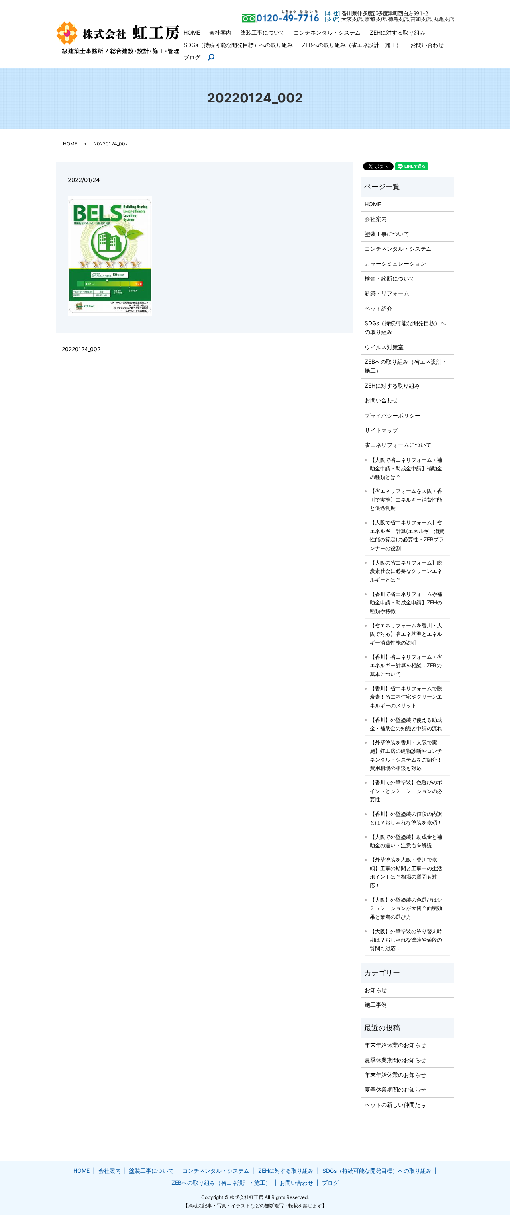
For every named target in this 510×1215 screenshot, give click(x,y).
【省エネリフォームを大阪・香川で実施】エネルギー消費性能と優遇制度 (406, 499)
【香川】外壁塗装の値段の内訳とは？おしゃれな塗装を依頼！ (406, 818)
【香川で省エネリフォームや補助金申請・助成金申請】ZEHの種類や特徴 (406, 602)
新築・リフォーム (387, 293)
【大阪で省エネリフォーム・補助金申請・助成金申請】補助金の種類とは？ (406, 468)
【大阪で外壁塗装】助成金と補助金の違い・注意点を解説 (406, 841)
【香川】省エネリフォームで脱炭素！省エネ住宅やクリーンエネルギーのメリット (406, 697)
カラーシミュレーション (395, 263)
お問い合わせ (427, 44)
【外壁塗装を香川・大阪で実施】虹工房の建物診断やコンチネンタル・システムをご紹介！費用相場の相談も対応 (406, 755)
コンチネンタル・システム (327, 32)
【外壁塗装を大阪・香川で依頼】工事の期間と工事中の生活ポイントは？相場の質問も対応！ (406, 872)
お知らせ (376, 989)
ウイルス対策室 (384, 347)
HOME (192, 32)
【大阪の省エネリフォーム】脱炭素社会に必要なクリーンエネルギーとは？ (406, 571)
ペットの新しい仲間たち (395, 1104)
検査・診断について (390, 278)
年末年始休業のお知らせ (395, 1044)
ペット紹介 (378, 308)
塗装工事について (262, 32)
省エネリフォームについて (398, 444)
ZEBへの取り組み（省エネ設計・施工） (352, 44)
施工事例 (376, 1004)
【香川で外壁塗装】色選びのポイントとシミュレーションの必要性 (406, 791)
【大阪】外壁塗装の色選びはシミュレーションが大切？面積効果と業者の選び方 (406, 908)
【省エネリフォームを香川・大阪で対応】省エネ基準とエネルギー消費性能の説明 (406, 634)
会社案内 (220, 32)
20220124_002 (81, 349)
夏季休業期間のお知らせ (395, 1060)
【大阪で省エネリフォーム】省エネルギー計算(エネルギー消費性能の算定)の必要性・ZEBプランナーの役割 (407, 535)
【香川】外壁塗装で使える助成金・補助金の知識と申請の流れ (406, 724)
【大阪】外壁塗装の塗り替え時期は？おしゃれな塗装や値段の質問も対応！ (406, 939)
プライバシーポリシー (392, 415)
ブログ (192, 57)
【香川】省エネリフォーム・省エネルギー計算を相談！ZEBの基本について (406, 665)
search (214, 57)
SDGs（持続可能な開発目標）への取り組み (238, 44)
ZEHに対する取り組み (397, 32)
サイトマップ (381, 430)
